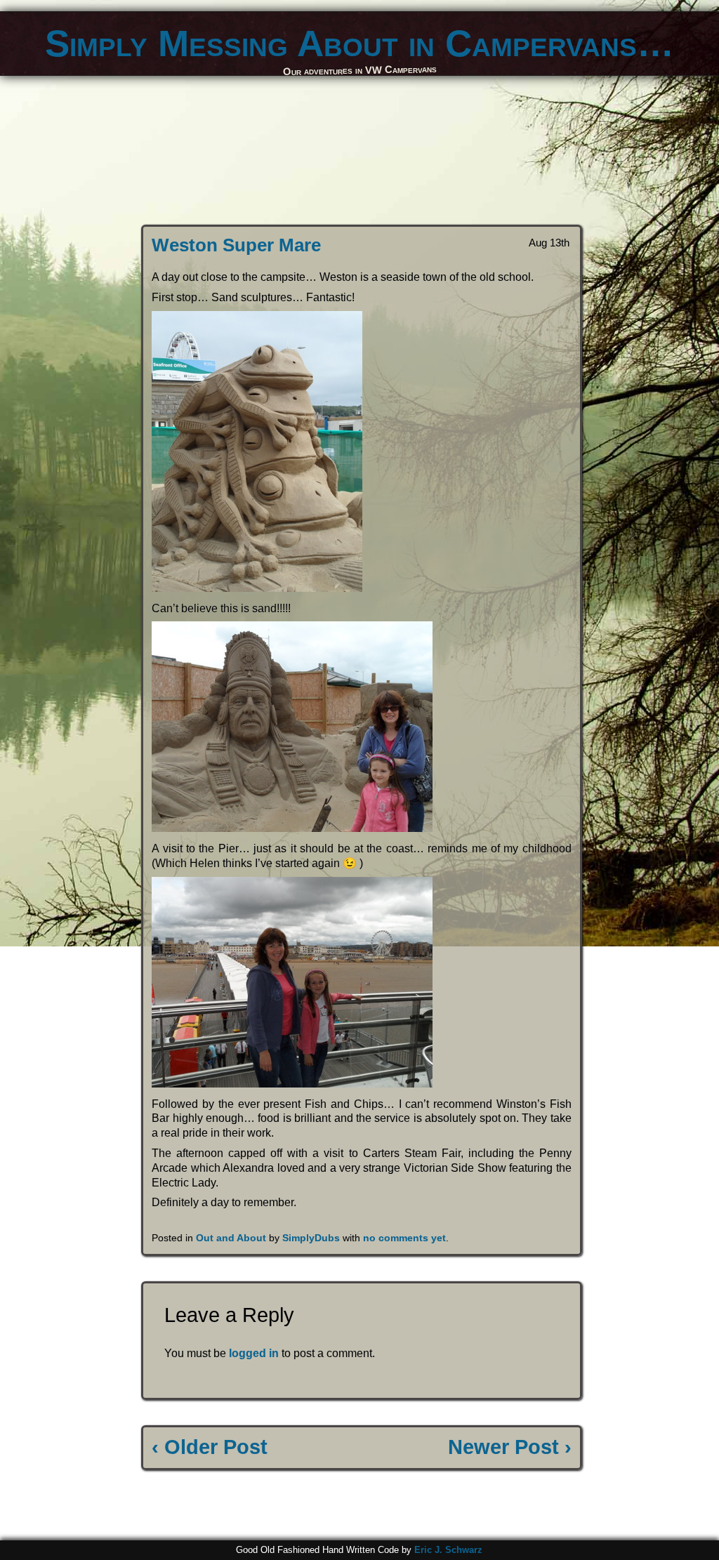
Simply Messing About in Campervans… (359, 43)
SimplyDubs (311, 1237)
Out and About (231, 1237)
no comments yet (404, 1237)
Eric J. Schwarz (448, 1550)
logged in (254, 1353)
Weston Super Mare (236, 245)
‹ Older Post (210, 1447)
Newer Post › (510, 1447)
